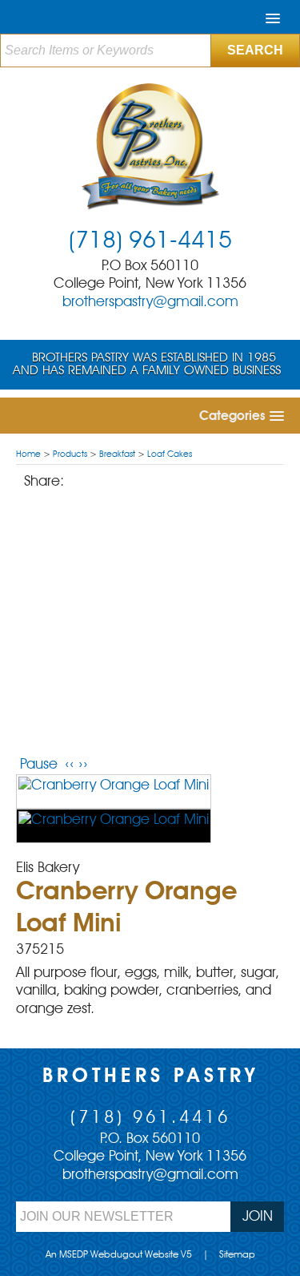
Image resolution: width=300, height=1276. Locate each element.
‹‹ (69, 764)
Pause (39, 764)
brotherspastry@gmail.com (150, 302)
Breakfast (117, 454)
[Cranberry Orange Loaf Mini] (113, 791)
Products (70, 454)
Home (28, 454)
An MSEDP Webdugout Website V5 (119, 1255)
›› (83, 764)
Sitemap (237, 1255)
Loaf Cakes (169, 454)
